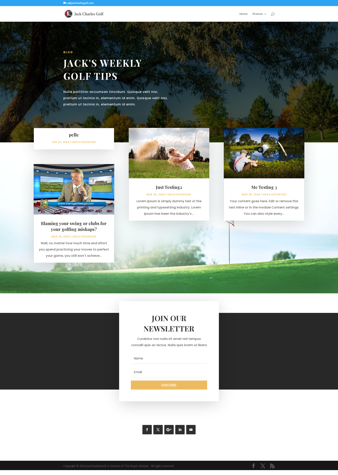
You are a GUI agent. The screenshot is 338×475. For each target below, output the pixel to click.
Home (243, 14)
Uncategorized (84, 142)
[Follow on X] (158, 429)
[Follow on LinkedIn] (180, 429)
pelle (74, 135)
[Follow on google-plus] (169, 429)
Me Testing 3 (264, 187)
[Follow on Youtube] (191, 429)
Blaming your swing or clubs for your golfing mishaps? (74, 226)
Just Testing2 (169, 187)
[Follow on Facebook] (147, 429)
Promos (258, 14)
